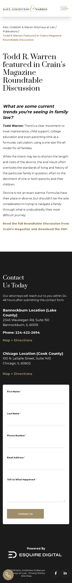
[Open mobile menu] (63, 8)
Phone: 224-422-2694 (21, 333)
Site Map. (26, 576)
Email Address (16, 457)
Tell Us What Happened (21, 479)
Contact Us (25, 513)
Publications (10, 31)
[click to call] (8, 574)
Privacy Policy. (36, 573)
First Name (14, 391)
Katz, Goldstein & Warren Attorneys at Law (29, 27)
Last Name (14, 413)
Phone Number (16, 435)
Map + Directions (17, 340)
